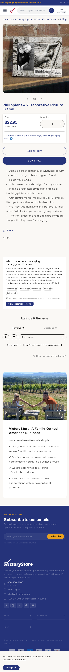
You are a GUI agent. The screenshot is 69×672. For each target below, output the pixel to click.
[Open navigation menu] (5, 10)
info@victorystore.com (19, 594)
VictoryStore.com (19, 640)
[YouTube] (33, 605)
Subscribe (56, 536)
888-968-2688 (15, 582)
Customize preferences (14, 660)
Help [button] (6, 627)
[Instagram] (13, 605)
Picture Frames (50, 19)
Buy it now (34, 160)
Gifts (37, 19)
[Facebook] (6, 605)
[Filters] (14, 337)
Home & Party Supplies (22, 19)
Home (6, 19)
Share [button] (9, 230)
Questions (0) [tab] (50, 328)
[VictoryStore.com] (12, 10)
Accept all (11, 668)
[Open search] (6, 337)
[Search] (51, 10)
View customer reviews (19, 303)
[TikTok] (19, 605)
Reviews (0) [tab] (19, 328)
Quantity (44, 117)
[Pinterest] (26, 605)
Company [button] (42, 615)
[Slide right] (41, 99)
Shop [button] (6, 615)
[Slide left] (27, 99)
